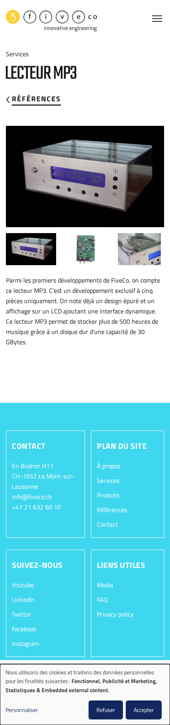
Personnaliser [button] (22, 710)
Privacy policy (115, 614)
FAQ (102, 599)
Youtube (23, 585)
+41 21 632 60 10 (36, 507)
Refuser (105, 710)
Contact (107, 524)
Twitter (21, 614)
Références (36, 98)
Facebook (24, 629)
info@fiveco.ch (32, 496)
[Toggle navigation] (158, 19)
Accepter (144, 710)
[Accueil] (51, 21)
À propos (108, 466)
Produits (108, 495)
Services (108, 480)
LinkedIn (23, 599)
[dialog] (85, 694)
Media (105, 585)
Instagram (25, 643)
